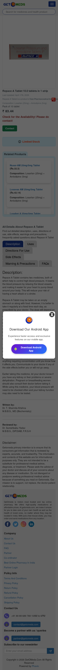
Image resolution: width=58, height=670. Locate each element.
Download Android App (31, 349)
